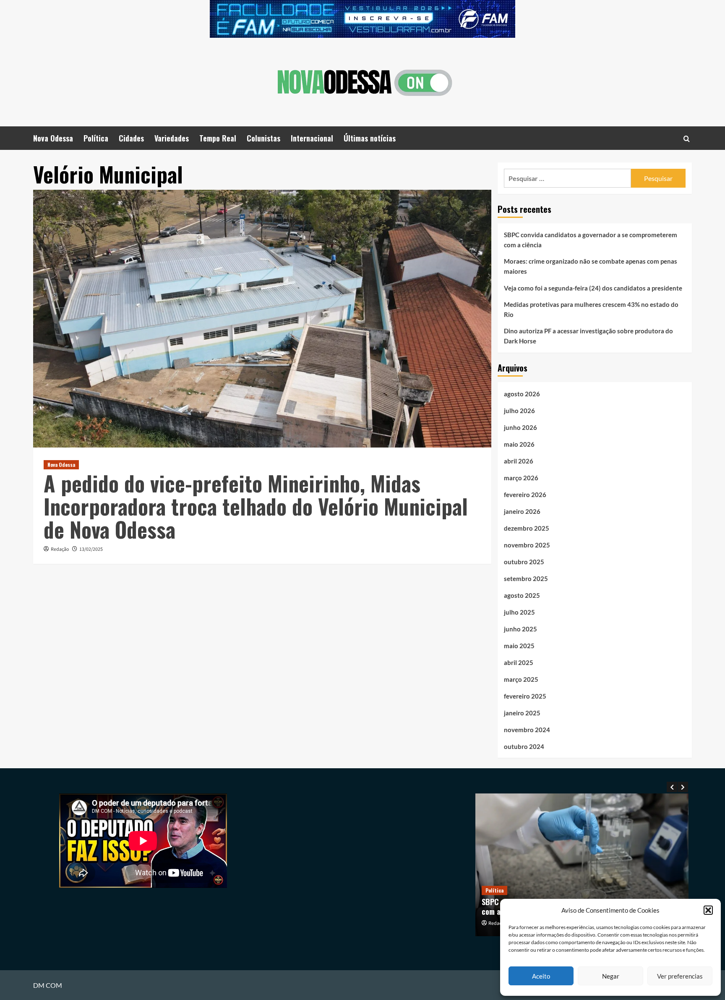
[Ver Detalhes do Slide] (362, 19)
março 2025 (521, 679)
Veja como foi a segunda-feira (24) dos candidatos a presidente (593, 288)
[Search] (686, 138)
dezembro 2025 (526, 528)
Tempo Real (217, 138)
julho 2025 (519, 612)
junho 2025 (520, 629)
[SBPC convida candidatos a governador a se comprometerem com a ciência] (582, 864)
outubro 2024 (524, 746)
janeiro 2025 (522, 713)
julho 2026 (519, 410)
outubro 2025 (524, 561)
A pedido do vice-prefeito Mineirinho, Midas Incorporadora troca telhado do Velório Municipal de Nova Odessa (256, 506)
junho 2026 (520, 427)
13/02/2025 (91, 549)
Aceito (541, 976)
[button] (708, 910)
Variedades (171, 138)
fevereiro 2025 (525, 696)
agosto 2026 (522, 394)
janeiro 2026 (522, 511)
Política (95, 138)
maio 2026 (519, 444)
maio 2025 (519, 645)
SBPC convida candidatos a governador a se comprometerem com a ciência (590, 240)
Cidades (131, 138)
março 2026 (521, 478)
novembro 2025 (527, 545)
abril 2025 (518, 662)
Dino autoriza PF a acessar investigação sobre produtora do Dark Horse (588, 336)
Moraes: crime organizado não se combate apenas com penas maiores (590, 266)
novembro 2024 (527, 729)
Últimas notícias (370, 138)
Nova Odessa (53, 138)
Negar (610, 976)
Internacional (312, 138)
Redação (60, 549)
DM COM (47, 985)
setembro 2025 (526, 578)
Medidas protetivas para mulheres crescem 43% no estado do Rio (591, 309)
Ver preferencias (680, 976)
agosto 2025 (522, 595)
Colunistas (263, 138)
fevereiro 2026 (525, 494)
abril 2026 (518, 461)
